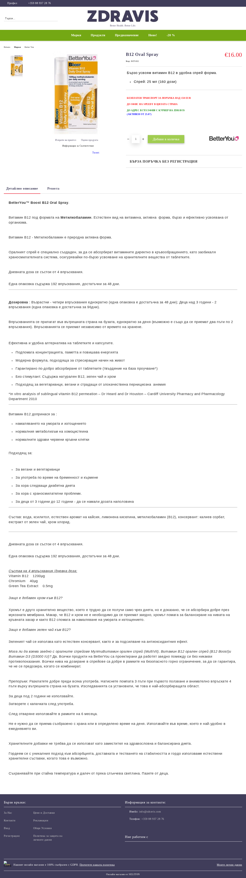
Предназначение (127, 35)
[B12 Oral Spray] (76, 133)
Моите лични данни (229, 864)
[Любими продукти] (232, 18)
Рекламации (40, 820)
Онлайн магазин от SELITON (123, 874)
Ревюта (53, 188)
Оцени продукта (89, 140)
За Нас (8, 812)
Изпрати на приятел (65, 140)
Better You (29, 47)
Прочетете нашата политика (97, 864)
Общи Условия (42, 828)
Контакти (9, 820)
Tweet (95, 152)
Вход (7, 828)
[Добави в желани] (239, 112)
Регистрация (11, 835)
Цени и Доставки (44, 812)
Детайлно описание (22, 188)
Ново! (152, 35)
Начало (7, 47)
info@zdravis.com (150, 811)
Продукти (98, 35)
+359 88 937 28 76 (39, 3)
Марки (76, 35)
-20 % (171, 35)
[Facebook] (240, 3)
